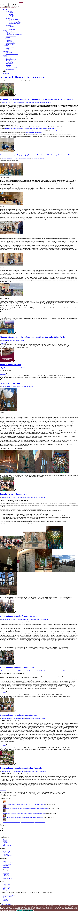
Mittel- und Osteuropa (44, 670)
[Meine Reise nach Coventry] (1, 380)
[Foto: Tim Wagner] (8, 151)
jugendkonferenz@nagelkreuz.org (34, 132)
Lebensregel (6, 875)
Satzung (5, 889)
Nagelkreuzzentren (7, 864)
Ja (18, 910)
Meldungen (9, 11)
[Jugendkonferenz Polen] (8, 664)
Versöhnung (6, 873)
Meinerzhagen (38, 771)
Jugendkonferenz (30, 102)
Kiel (41, 619)
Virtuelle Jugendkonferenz (10, 365)
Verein (4, 861)
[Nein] (33, 910)
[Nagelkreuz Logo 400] (11, 7)
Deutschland (21, 158)
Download (5, 885)
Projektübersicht (7, 851)
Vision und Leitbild (7, 878)
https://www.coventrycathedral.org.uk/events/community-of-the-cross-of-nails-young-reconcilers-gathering (30, 128)
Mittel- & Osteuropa (8, 852)
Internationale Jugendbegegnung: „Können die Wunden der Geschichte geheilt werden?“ (35, 155)
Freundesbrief (6, 887)
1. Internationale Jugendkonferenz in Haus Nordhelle (21, 768)
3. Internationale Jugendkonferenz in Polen (17, 668)
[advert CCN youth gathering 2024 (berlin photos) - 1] (8, 334)
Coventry (14, 102)
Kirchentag (5, 854)
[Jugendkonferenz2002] (8, 764)
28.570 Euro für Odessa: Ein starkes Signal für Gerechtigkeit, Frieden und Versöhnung (24, 804)
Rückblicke (42, 158)
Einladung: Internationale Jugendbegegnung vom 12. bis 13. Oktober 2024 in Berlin (32, 337)
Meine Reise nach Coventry (11, 383)
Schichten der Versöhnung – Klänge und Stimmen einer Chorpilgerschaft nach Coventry (24, 813)
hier (57, 130)
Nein (21, 910)
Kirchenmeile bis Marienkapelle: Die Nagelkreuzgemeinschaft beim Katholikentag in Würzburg (26, 808)
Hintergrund (6, 867)
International (22, 102)
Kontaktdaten (6, 888)
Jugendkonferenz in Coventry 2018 (13, 494)
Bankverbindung (7, 884)
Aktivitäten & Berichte (6, 158)
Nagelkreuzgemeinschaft (41, 102)
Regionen (8, 25)
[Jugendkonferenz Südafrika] (8, 711)
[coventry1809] (8, 490)
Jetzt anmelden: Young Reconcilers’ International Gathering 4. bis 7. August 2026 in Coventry (36, 99)
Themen (8, 18)
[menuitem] (40, 19)
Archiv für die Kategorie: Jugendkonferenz (22, 77)
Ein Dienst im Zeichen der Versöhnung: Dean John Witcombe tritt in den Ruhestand (23, 817)
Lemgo (36, 670)
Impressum (5, 844)
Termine (5, 841)
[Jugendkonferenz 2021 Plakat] (8, 361)
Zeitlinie (49, 102)
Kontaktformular (7, 845)
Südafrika (43, 718)
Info (18, 102)
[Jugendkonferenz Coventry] (8, 613)
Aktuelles (3, 102)
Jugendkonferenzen (7, 855)
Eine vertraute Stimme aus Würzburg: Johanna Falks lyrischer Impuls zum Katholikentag (24, 822)
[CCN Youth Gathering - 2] (8, 96)
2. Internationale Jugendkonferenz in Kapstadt (18, 715)
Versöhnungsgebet (7, 877)
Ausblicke (8, 102)
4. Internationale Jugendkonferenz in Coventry (18, 616)
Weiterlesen (3, 343)
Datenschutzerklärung (28, 910)
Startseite (5, 840)
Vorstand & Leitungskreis (9, 862)
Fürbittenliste (6, 874)
